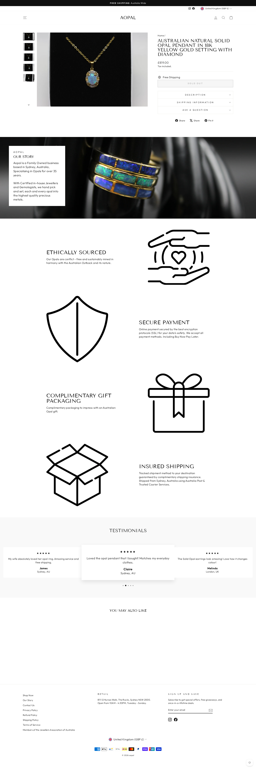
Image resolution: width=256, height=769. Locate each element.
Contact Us (29, 705)
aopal (128, 17)
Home (161, 35)
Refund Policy (30, 715)
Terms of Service (31, 724)
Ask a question (195, 110)
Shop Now (28, 695)
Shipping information (195, 102)
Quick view (47, 649)
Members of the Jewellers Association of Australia (49, 729)
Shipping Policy (31, 720)
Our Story (28, 700)
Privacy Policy (30, 710)
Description (195, 94)
